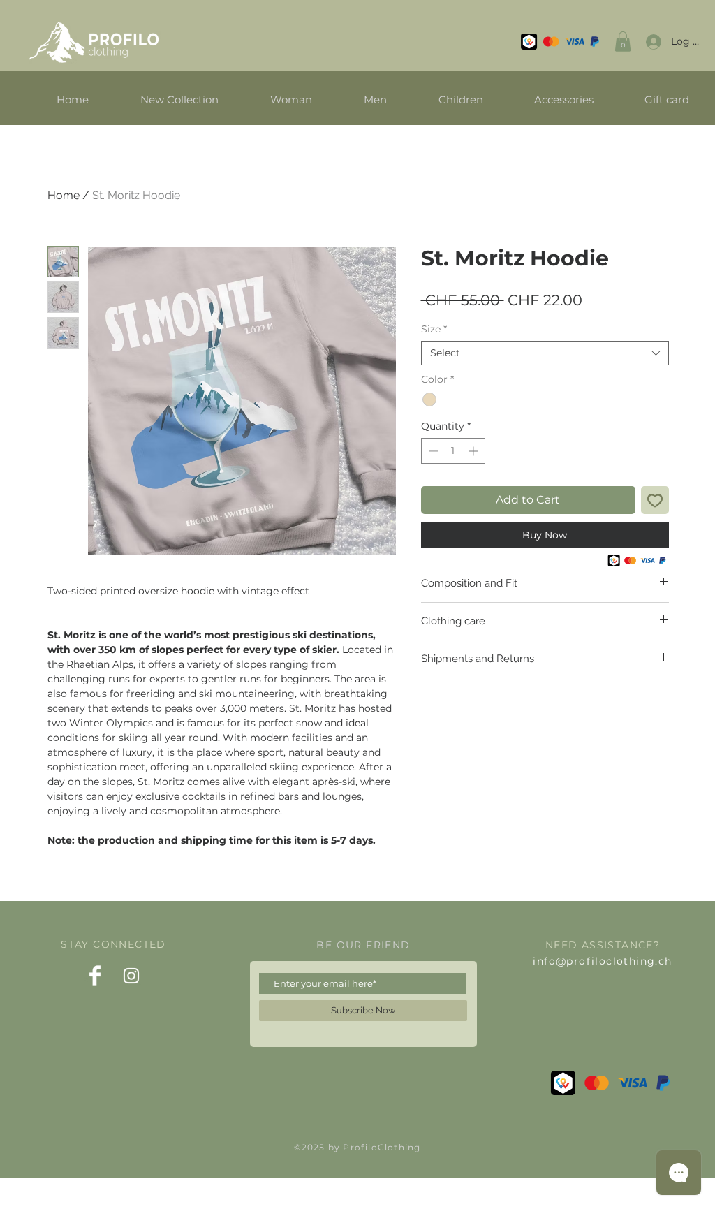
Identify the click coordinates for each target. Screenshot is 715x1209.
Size (434, 329)
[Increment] (474, 451)
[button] (622, 41)
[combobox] (545, 353)
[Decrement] (432, 451)
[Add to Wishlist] (655, 500)
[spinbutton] (453, 451)
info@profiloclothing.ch (602, 961)
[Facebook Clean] (94, 975)
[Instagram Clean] (131, 975)
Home (63, 195)
